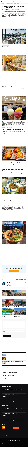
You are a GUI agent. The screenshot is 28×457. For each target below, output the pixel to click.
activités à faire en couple (5, 434)
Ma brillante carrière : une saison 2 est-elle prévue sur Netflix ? (10, 394)
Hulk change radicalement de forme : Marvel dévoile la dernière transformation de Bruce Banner (14, 391)
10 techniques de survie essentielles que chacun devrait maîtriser (7, 297)
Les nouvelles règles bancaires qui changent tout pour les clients (10, 399)
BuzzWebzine (3, 3)
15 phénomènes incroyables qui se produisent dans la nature (10, 375)
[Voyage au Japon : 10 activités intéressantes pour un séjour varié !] (8, 302)
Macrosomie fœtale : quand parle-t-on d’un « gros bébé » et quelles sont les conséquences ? (13, 401)
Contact (2, 443)
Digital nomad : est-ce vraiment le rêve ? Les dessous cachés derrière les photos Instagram (15, 361)
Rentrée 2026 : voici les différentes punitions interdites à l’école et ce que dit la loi (12, 389)
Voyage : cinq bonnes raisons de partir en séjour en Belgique (20, 316)
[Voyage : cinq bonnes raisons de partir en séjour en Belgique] (20, 311)
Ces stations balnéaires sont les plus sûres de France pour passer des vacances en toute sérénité (16, 354)
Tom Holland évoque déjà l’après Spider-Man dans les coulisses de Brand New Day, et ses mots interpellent (14, 396)
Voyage (6, 3)
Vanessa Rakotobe (6, 9)
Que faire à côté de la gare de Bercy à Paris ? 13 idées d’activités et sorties (20, 307)
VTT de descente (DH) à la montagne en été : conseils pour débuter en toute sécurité (13, 370)
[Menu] (1, 1)
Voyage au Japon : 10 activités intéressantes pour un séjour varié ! (7, 307)
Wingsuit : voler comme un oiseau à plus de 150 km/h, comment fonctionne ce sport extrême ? (14, 402)
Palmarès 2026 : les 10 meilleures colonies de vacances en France (10, 381)
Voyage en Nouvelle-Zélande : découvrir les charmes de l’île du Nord (11, 378)
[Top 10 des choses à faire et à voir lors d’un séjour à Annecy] (8, 311)
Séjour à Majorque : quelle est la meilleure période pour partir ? (10, 372)
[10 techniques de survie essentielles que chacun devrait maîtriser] (8, 293)
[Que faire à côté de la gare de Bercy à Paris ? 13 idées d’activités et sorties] (20, 302)
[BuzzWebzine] (14, 1)
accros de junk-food (11, 131)
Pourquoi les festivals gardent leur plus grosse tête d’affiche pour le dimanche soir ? (13, 392)
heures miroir (6, 435)
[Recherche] (26, 1)
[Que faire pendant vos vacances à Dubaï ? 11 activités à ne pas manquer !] (20, 293)
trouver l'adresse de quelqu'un (11, 434)
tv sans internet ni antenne (19, 434)
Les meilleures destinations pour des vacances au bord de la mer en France (11, 369)
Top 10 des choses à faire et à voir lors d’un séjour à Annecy (8, 316)
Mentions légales (23, 442)
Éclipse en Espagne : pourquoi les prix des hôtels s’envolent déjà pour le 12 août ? (16, 357)
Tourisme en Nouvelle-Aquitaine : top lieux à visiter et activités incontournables (12, 367)
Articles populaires (15, 442)
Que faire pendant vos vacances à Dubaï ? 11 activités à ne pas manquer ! (20, 297)
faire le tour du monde (9, 173)
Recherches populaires (19, 442)
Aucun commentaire (17, 9)
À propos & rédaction (10, 442)
